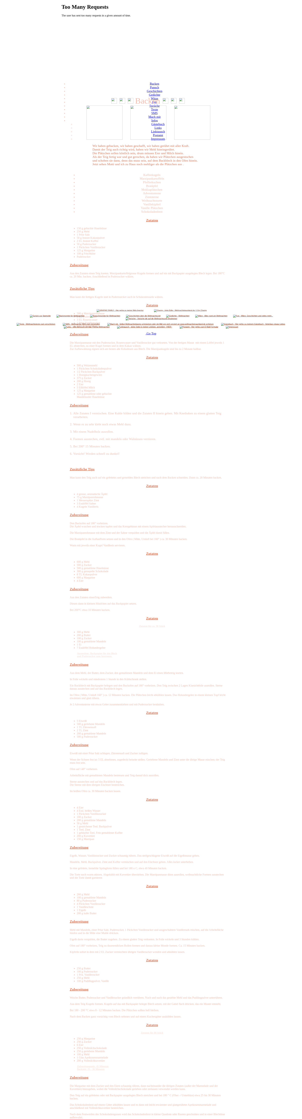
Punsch (154, 87)
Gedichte (154, 94)
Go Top (151, 333)
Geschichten (154, 91)
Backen (154, 83)
